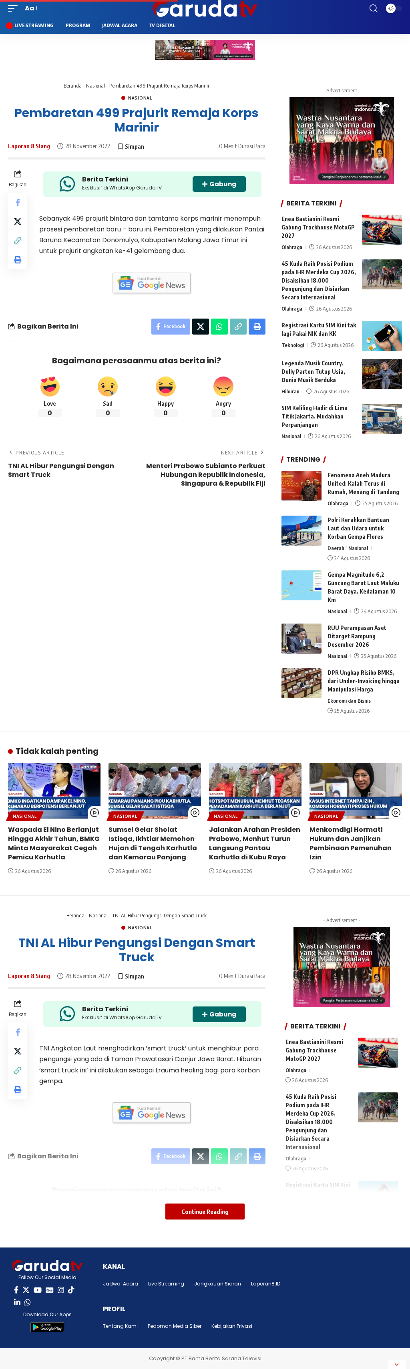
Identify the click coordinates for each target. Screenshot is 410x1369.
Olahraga (291, 247)
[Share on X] (17, 221)
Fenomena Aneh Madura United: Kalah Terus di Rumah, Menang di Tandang (363, 483)
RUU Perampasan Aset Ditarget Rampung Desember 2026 (357, 636)
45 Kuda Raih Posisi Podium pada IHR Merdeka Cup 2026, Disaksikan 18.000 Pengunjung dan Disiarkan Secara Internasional (318, 280)
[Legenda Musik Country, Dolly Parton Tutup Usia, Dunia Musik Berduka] (382, 374)
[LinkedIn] (17, 1302)
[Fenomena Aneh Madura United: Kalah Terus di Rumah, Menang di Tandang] (301, 486)
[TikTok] (71, 1290)
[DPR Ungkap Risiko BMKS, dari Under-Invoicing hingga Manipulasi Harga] (301, 683)
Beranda (73, 85)
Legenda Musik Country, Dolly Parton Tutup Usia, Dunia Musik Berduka (313, 371)
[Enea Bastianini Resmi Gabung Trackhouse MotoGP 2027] (382, 230)
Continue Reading (205, 1211)
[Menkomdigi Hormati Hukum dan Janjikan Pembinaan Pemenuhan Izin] (356, 791)
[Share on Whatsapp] (219, 327)
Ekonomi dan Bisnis (349, 700)
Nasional (95, 85)
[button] (15, 8)
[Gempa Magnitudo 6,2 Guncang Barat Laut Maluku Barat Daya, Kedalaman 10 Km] (301, 585)
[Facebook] (16, 1290)
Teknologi (292, 345)
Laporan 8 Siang (29, 145)
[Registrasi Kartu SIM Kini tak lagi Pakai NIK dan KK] (382, 336)
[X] (26, 1290)
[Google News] (50, 1290)
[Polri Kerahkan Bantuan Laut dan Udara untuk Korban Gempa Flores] (301, 531)
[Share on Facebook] (17, 202)
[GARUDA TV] (205, 8)
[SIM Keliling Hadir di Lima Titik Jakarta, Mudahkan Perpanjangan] (382, 419)
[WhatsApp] (27, 1302)
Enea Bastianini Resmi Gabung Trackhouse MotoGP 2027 (318, 227)
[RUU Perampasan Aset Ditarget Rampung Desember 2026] (301, 639)
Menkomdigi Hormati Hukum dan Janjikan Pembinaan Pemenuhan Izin (351, 843)
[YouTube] (38, 1290)
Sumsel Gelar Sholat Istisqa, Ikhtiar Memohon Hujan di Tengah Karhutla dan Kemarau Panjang (153, 843)
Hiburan (290, 391)
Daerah (336, 548)
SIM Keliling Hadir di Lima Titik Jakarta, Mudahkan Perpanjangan (314, 416)
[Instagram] (61, 1290)
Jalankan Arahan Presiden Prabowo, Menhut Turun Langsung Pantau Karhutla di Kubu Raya (254, 843)
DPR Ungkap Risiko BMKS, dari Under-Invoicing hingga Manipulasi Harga (364, 681)
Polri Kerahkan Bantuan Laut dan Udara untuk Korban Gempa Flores (358, 528)
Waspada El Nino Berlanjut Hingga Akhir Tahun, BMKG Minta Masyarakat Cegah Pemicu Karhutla (54, 843)
